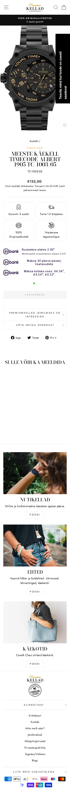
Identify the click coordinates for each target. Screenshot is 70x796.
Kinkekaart (35, 715)
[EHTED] (35, 546)
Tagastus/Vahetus (35, 754)
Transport (40, 186)
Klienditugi (34, 704)
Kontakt (35, 722)
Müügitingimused (35, 741)
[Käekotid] (35, 622)
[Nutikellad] (35, 473)
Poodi (35, 591)
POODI (35, 514)
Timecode (35, 148)
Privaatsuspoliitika (35, 748)
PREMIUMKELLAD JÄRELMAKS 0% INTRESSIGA (35, 314)
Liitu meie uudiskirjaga (34, 771)
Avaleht (34, 141)
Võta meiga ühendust (35, 325)
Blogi (35, 760)
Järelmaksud (35, 735)
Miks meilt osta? (35, 728)
